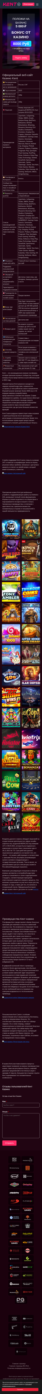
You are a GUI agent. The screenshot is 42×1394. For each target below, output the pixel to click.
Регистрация (28, 4)
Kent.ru (35, 889)
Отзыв (4, 1112)
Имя (4, 1101)
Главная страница (18, 1363)
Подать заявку (21, 58)
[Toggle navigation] (37, 4)
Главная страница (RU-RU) (19, 1366)
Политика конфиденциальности (18, 1368)
